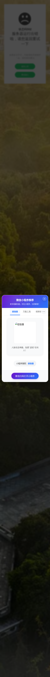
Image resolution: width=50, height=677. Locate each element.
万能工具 (27, 311)
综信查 (15, 311)
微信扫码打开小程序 (25, 376)
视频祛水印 (40, 311)
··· (43, 311)
